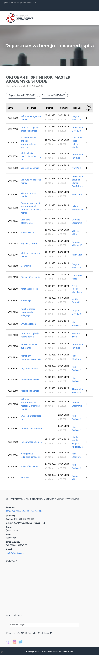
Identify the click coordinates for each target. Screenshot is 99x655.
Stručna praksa (28, 324)
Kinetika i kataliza (29, 289)
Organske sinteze (29, 368)
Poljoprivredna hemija (31, 442)
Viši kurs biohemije (30, 168)
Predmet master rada (31, 428)
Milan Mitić (77, 194)
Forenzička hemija (29, 466)
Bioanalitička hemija (30, 277)
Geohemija (26, 266)
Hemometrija (27, 232)
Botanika (25, 477)
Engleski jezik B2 (29, 243)
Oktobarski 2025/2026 (53, 95)
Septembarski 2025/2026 (22, 95)
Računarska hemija (30, 379)
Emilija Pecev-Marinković (77, 288)
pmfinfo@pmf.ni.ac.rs (28, 2)
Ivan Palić (76, 168)
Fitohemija (26, 300)
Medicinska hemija (30, 391)
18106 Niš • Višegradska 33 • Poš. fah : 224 (24, 511)
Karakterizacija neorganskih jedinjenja (28, 312)
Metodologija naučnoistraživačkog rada (31, 156)
